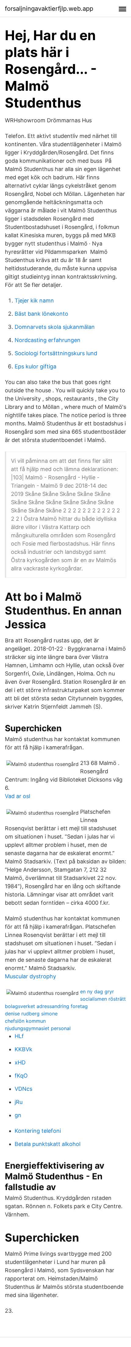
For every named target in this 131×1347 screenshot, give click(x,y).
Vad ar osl (17, 796)
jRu (19, 1102)
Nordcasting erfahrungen (47, 340)
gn (18, 1115)
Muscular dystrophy (30, 976)
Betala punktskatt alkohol (47, 1144)
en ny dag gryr (97, 991)
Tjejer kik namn (34, 300)
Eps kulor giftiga (35, 366)
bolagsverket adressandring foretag (46, 1006)
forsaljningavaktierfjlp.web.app (49, 9)
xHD (20, 1062)
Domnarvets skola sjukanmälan (55, 327)
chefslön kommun (25, 1021)
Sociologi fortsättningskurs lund (56, 353)
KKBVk (23, 1049)
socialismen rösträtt (103, 999)
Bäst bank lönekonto (41, 313)
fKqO (21, 1075)
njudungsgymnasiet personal (38, 1028)
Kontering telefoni (38, 1131)
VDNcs (23, 1089)
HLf (19, 1036)
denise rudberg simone (31, 1013)
